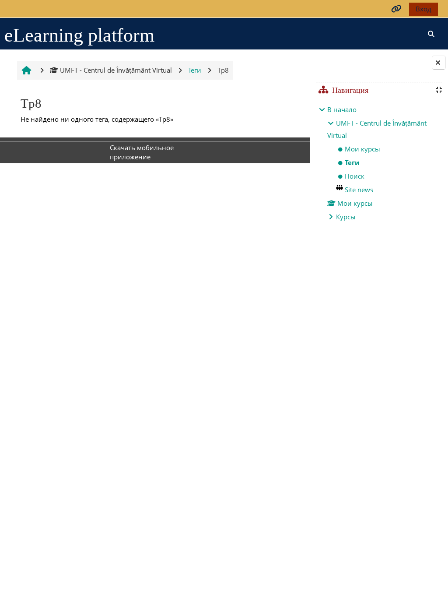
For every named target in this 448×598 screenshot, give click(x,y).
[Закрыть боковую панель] (439, 63)
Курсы (346, 216)
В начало (342, 109)
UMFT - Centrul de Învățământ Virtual (116, 70)
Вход (423, 8)
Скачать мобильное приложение (142, 152)
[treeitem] (378, 163)
